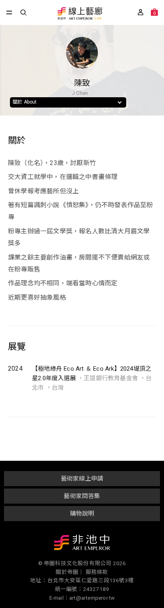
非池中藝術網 (82, 544)
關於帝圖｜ (70, 572)
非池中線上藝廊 (79, 14)
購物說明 (82, 513)
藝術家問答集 (82, 496)
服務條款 (97, 572)
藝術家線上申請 (82, 478)
